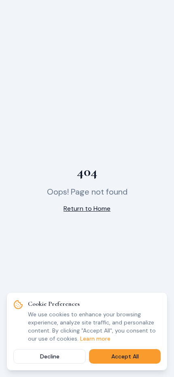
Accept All (125, 356)
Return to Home (87, 208)
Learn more (95, 338)
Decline (49, 356)
